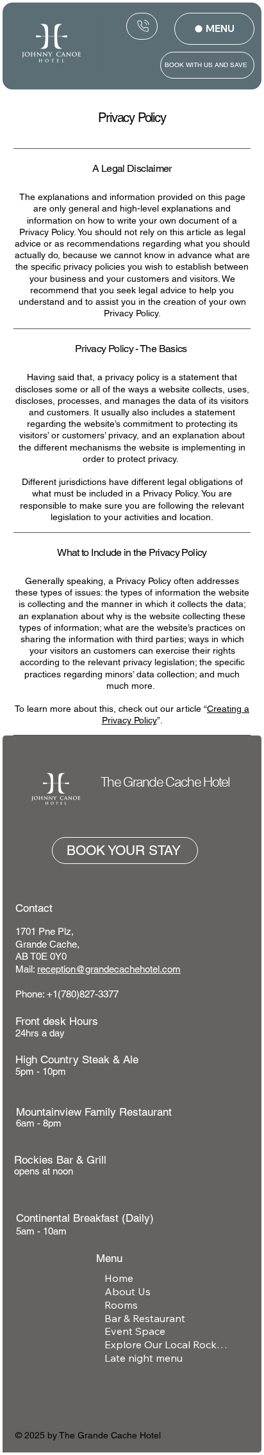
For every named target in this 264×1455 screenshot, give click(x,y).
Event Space (134, 1331)
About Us (127, 1291)
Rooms (121, 1304)
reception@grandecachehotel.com (109, 969)
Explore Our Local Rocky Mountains (166, 1344)
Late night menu (143, 1357)
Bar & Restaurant (144, 1318)
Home (118, 1278)
